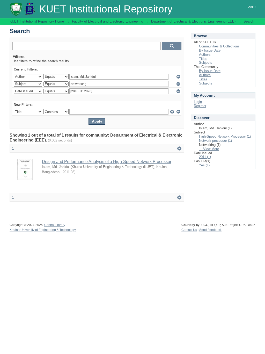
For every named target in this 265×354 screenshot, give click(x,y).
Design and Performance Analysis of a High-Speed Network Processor (106, 161)
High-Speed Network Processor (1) (225, 136)
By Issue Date (209, 50)
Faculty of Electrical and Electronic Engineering (107, 21)
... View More (209, 149)
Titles (203, 59)
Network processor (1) (215, 141)
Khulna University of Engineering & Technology (43, 230)
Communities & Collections (219, 46)
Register (200, 106)
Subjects (205, 63)
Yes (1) (204, 165)
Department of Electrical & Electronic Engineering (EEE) (193, 21)
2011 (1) (205, 157)
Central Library (54, 225)
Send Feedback (210, 230)
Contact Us (189, 230)
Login (251, 6)
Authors (205, 54)
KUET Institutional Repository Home (37, 21)
